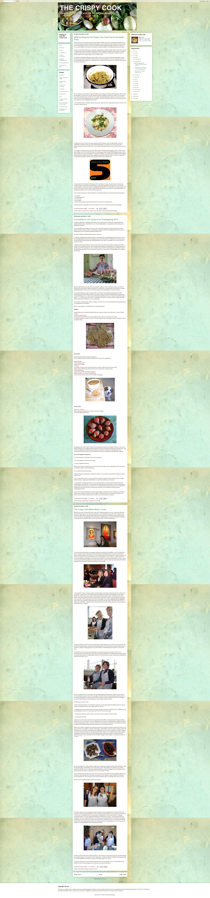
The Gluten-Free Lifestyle (94, 500)
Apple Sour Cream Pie (79, 409)
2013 (134, 51)
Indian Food (92, 210)
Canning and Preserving (62, 86)
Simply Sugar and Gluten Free (98, 487)
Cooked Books (62, 52)
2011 (134, 55)
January (136, 91)
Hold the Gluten (118, 812)
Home (100, 874)
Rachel (142, 37)
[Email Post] (97, 208)
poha (97, 210)
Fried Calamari (105, 775)
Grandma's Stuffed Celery (80, 315)
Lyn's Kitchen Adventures (88, 818)
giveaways (86, 868)
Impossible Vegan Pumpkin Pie (81, 411)
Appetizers (61, 75)
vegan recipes (102, 210)
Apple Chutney (77, 368)
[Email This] (100, 208)
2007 (134, 98)
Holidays (80, 500)
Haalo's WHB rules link (94, 188)
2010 (134, 57)
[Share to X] (103, 208)
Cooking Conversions (62, 56)
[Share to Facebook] (104, 208)
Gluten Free (86, 210)
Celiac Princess (77, 815)
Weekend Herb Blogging (111, 210)
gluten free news (93, 868)
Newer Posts (77, 874)
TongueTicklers (94, 57)
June (135, 81)
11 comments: (91, 866)
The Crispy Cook (81, 188)
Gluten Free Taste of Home (80, 596)
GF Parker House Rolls (79, 374)
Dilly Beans (93, 373)
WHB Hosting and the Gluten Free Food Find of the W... (140, 64)
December (137, 59)
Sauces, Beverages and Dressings (63, 103)
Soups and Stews (63, 106)
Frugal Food (80, 210)
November (137, 61)
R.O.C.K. (123, 600)
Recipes (61, 50)
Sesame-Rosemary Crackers (86, 318)
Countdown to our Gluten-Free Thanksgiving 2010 (96, 219)
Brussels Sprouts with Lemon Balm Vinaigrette (84, 371)
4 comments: (91, 208)
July (135, 79)
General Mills (81, 868)
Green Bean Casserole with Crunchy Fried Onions (85, 367)
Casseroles (61, 89)
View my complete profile (145, 40)
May (135, 83)
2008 (134, 96)
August (136, 77)
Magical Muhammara (79, 312)
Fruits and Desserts (63, 91)
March (136, 87)
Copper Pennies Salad (79, 362)
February (136, 89)
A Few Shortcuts (113, 644)
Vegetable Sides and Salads (63, 110)
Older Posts (123, 874)
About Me (61, 47)
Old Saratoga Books (64, 62)
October (136, 75)
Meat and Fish (62, 94)
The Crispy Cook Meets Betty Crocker (90, 509)
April (135, 85)
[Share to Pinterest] (106, 208)
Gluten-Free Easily (105, 482)
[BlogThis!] (101, 208)
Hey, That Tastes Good (95, 773)
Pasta (60, 96)
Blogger (113, 894)
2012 (134, 53)
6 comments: (91, 498)
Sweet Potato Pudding (79, 364)
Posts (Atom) (103, 878)
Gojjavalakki (77, 144)
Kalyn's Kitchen (77, 153)
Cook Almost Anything (99, 153)
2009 (134, 94)
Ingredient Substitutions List (63, 59)
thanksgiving (85, 500)
